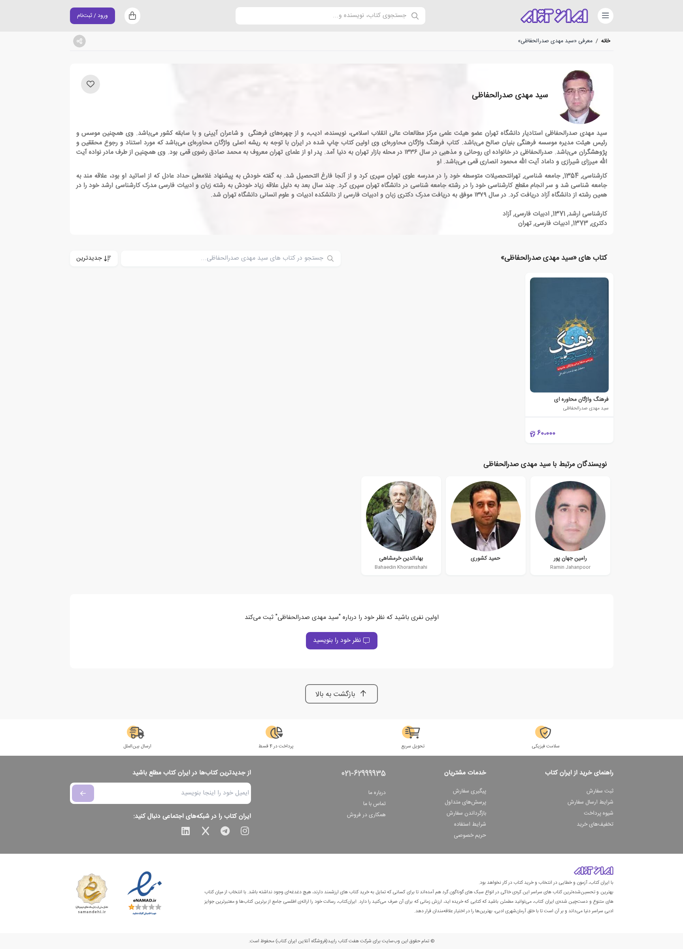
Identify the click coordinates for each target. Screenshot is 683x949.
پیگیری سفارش (469, 791)
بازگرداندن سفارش (466, 813)
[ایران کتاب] (554, 16)
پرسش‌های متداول (465, 802)
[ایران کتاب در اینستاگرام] (245, 832)
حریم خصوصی (470, 835)
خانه (605, 41)
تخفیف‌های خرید (595, 824)
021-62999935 (364, 774)
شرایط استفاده (470, 824)
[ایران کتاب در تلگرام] (225, 832)
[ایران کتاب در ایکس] (205, 832)
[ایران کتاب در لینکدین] (186, 832)
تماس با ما (374, 804)
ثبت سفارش (600, 791)
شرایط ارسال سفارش (590, 802)
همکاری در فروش (366, 815)
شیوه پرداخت (598, 813)
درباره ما (377, 793)
